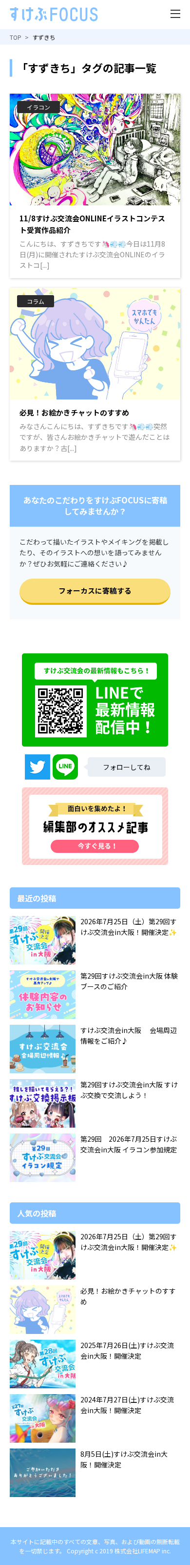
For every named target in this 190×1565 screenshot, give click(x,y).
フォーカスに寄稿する (95, 590)
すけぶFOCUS (54, 14)
